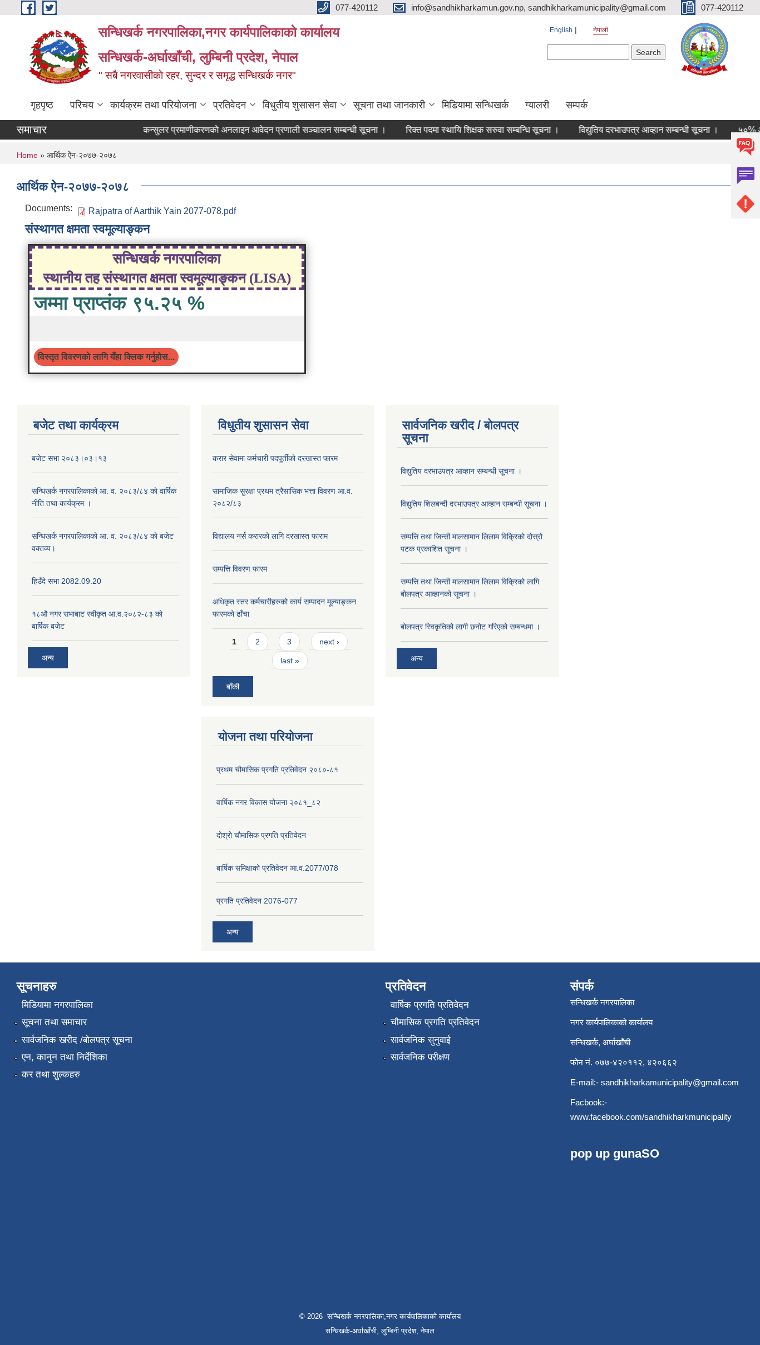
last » (289, 660)
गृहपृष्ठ (42, 105)
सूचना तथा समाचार (54, 1022)
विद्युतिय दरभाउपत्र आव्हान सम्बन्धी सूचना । (636, 130)
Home (27, 155)
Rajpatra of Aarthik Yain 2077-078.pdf (162, 211)
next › (329, 641)
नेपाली (600, 30)
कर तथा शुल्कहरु (51, 1074)
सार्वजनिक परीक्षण (420, 1057)
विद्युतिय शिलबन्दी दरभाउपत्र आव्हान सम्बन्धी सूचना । (474, 503)
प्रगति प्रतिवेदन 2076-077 (257, 900)
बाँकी (232, 686)
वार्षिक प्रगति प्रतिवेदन (430, 1005)
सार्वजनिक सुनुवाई (421, 1040)
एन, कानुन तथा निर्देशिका (64, 1057)
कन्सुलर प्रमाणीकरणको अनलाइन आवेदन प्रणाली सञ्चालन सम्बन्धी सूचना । (252, 130)
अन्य (48, 657)
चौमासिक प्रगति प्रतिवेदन (435, 1022)
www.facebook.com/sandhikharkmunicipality (651, 1116)
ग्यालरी (537, 105)
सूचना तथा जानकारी (389, 105)
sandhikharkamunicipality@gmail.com (670, 1082)
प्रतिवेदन (229, 105)
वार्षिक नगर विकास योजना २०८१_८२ (268, 802)
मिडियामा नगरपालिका (57, 1005)
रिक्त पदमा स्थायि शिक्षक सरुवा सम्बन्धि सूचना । (470, 130)
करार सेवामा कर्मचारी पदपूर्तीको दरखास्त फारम (275, 458)
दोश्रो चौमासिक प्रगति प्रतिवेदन (261, 835)
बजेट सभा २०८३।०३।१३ (69, 458)
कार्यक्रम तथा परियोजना (153, 105)
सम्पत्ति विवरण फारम (240, 568)
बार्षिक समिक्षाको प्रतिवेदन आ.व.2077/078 (277, 867)
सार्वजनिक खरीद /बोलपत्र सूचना (77, 1040)
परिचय (81, 105)
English (561, 30)
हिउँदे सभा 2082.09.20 (66, 581)
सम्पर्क (577, 105)
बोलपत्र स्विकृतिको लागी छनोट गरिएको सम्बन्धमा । (470, 626)
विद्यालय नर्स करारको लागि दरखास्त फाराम (270, 536)
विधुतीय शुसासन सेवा (300, 105)
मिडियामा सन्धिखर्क (475, 105)
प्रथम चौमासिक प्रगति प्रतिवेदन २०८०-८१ (277, 769)
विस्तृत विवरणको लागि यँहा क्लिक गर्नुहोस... (106, 356)
